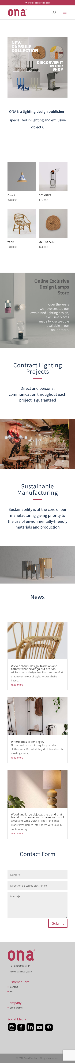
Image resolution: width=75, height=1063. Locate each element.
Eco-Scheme (16, 1007)
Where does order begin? (27, 742)
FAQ (12, 991)
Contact (14, 986)
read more (17, 684)
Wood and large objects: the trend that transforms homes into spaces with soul (37, 815)
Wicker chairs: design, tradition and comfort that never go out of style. (34, 667)
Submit (58, 923)
